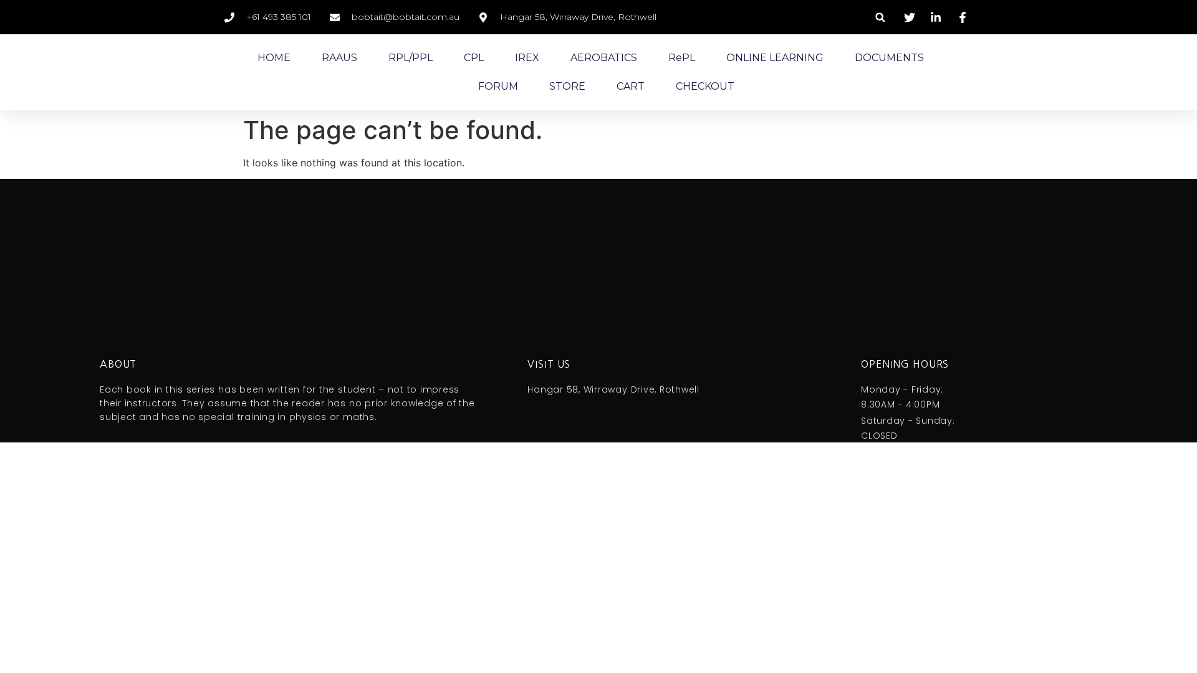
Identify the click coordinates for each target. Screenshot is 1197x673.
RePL (681, 58)
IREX (527, 58)
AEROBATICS (603, 58)
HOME (274, 58)
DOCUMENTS (889, 58)
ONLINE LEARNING (775, 58)
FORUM (498, 86)
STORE (567, 86)
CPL (474, 58)
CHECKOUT (705, 86)
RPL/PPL (410, 58)
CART (631, 86)
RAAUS (339, 58)
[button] (880, 17)
